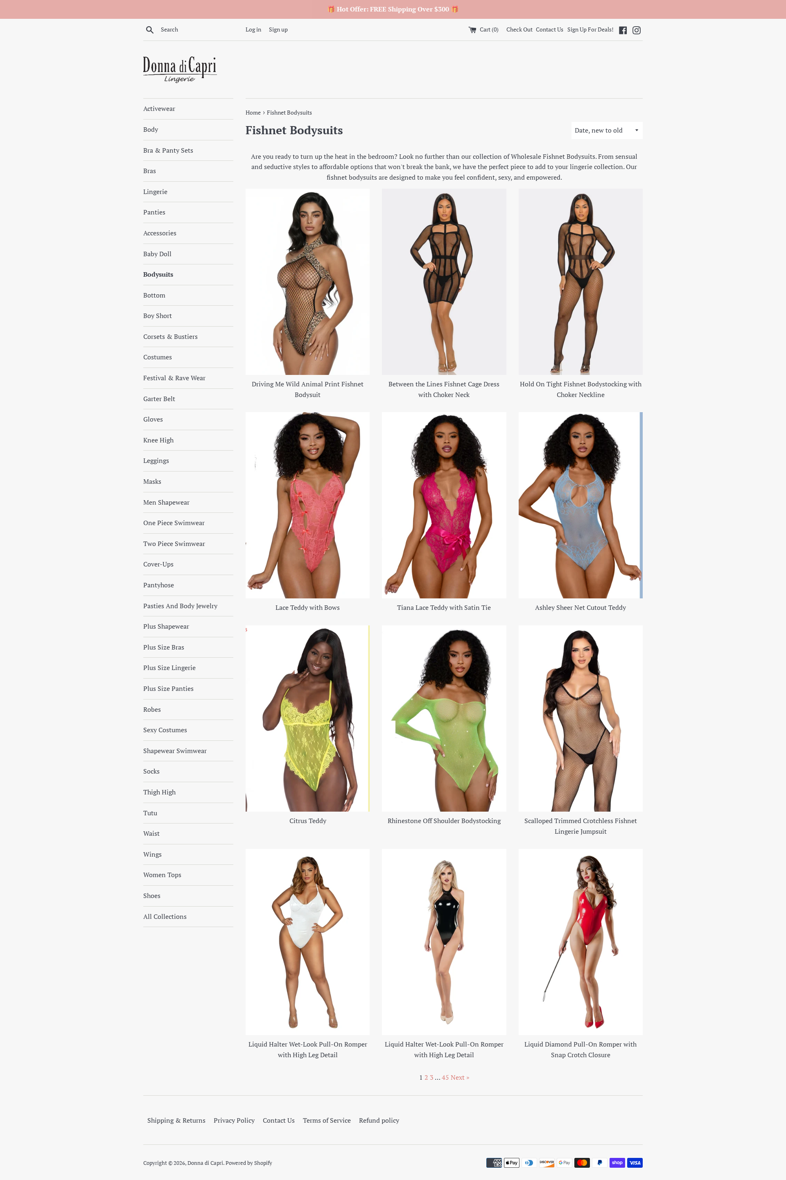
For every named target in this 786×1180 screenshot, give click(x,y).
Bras (149, 170)
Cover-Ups (158, 564)
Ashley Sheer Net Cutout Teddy (580, 607)
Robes (152, 709)
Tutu (150, 812)
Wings (152, 854)
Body (150, 129)
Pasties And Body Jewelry (180, 605)
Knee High (158, 439)
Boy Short (157, 315)
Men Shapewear (166, 502)
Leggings (156, 460)
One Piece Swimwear (174, 522)
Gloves (153, 419)
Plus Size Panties (168, 688)
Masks (152, 481)
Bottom (154, 295)
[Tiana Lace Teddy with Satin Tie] (444, 505)
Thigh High (159, 791)
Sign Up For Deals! (590, 29)
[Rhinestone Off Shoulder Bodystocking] (444, 718)
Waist (151, 833)
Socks (151, 771)
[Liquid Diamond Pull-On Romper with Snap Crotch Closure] (581, 942)
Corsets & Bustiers (170, 336)
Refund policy (379, 1120)
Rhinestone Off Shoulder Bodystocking (444, 820)
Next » (460, 1077)
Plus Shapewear (166, 626)
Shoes (151, 895)
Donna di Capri (205, 1163)
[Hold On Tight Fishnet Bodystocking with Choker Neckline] (581, 282)
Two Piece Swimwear (174, 543)
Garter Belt (159, 398)
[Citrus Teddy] (308, 718)
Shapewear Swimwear (175, 750)
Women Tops (162, 874)
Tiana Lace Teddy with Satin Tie (444, 607)
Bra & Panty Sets (168, 150)
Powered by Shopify (249, 1163)
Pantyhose (158, 584)
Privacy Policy (234, 1120)
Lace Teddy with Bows (308, 607)
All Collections (165, 916)
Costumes (157, 356)
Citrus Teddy (307, 820)
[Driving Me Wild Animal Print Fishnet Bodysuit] (308, 282)
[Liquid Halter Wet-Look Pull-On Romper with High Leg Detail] (308, 942)
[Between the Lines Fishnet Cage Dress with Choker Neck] (444, 282)
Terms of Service (327, 1120)
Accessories (159, 232)
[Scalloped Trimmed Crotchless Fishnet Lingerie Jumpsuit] (581, 718)
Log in (253, 29)
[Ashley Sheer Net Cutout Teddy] (581, 505)
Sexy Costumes (165, 729)
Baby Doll (157, 253)
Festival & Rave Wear (174, 377)
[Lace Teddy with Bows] (308, 505)
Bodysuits (158, 274)
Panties (154, 212)
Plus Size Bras (163, 647)
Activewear (159, 108)
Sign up (278, 29)
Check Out (520, 29)
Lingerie (155, 191)
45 (445, 1077)
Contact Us (549, 29)
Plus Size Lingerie (169, 667)
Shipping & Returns (176, 1120)
